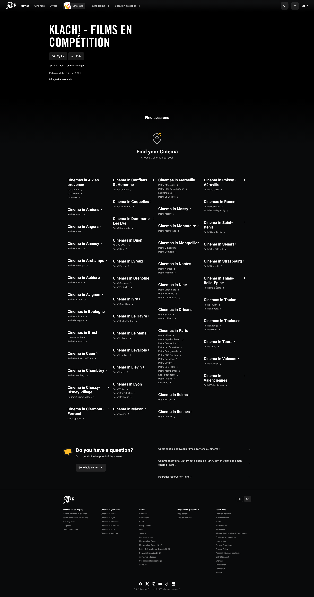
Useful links (221, 510)
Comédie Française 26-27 (150, 553)
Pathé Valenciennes (214, 385)
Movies (25, 6)
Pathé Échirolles (121, 287)
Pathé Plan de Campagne (171, 189)
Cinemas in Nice (172, 285)
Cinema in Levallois (130, 350)
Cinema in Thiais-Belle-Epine (219, 280)
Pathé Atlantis (165, 272)
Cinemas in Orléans (175, 309)
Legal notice (221, 541)
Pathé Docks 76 (212, 206)
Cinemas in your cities (110, 510)
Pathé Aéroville (211, 189)
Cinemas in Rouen (219, 202)
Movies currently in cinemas (75, 513)
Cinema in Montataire (177, 226)
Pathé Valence (211, 363)
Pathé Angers (75, 231)
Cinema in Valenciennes (215, 378)
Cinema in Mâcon (128, 409)
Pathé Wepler (165, 363)
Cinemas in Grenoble (131, 278)
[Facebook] (141, 584)
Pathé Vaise (119, 389)
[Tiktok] (167, 584)
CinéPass (77, 6)
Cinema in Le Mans (129, 333)
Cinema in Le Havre (130, 316)
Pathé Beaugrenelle (168, 351)
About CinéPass (184, 517)
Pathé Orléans (165, 318)
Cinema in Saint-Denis (218, 225)
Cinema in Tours (218, 342)
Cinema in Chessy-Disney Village (84, 390)
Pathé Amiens (75, 214)
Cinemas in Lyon (127, 384)
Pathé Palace (165, 378)
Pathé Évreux (120, 266)
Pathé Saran (164, 314)
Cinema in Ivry (125, 299)
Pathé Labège (211, 325)
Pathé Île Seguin (76, 320)
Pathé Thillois (165, 399)
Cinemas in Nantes (174, 264)
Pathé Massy (165, 214)
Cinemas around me (109, 533)
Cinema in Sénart (219, 244)
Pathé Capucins (76, 341)
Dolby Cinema (145, 525)
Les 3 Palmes (165, 193)
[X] (147, 584)
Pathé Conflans (121, 189)
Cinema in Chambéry (86, 370)
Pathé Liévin (119, 372)
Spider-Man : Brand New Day (75, 517)
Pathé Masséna (166, 293)
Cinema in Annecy (83, 243)
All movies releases (147, 556)
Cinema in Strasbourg (223, 261)
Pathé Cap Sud (75, 299)
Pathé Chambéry (76, 375)
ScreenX (142, 533)
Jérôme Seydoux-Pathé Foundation (231, 533)
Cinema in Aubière (84, 277)
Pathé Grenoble (121, 283)
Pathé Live (220, 529)
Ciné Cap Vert (120, 245)
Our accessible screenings (150, 560)
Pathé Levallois (121, 355)
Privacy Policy (222, 549)
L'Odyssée (67, 525)
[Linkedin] (173, 584)
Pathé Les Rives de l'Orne (80, 358)
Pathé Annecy (75, 248)
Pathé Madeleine (167, 185)
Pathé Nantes (165, 269)
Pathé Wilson (211, 329)
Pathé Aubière (75, 282)
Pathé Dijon (119, 249)
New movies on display (73, 510)
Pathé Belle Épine (213, 288)
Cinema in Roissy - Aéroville (220, 182)
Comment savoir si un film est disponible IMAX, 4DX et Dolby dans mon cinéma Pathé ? (200, 463)
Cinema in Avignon (84, 294)
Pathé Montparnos (168, 371)
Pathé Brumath (212, 266)
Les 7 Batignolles (167, 375)
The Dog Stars (69, 521)
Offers (53, 6)
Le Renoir (73, 197)
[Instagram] (154, 584)
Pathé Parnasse (166, 359)
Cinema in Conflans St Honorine (130, 182)
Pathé (218, 521)
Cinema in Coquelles (131, 202)
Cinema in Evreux (128, 261)
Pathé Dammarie (121, 228)
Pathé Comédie (166, 252)
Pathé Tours (210, 346)
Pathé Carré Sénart (214, 249)
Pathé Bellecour (121, 397)
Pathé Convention (167, 343)
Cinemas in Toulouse (222, 321)
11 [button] (53, 65)
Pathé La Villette (166, 367)
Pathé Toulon (211, 305)
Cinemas (39, 6)
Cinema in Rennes (174, 412)
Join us (219, 572)
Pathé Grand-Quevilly (215, 210)
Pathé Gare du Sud (168, 297)
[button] (284, 6)
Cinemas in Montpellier (178, 243)
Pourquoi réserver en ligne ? (175, 477)
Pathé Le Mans (121, 338)
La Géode (163, 382)
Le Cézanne (74, 189)
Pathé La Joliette (167, 197)
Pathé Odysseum (167, 248)
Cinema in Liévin (127, 367)
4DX (141, 529)
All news (143, 564)
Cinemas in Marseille (176, 180)
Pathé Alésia (164, 335)
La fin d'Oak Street (70, 529)
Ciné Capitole (74, 418)
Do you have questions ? (188, 510)
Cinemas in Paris (173, 330)
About (142, 510)
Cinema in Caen (81, 353)
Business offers (222, 517)
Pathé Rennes (165, 416)
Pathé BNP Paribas (168, 355)
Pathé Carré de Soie (123, 393)
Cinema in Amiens (83, 209)
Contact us (220, 568)
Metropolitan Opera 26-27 (150, 545)
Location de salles (126, 6)
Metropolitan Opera (147, 541)
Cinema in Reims (173, 395)
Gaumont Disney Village (80, 397)
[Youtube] (160, 584)
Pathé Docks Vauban (124, 321)
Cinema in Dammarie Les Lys (131, 221)
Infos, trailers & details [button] (60, 79)
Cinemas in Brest (82, 332)
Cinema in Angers (83, 226)
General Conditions (224, 545)
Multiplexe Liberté (77, 337)
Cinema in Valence (220, 359)
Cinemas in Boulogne (86, 311)
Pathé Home (98, 6)
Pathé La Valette (212, 308)
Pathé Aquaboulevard (169, 339)
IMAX (141, 521)
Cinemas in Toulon (220, 300)
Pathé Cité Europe (122, 206)
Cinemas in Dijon (127, 240)
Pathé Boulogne (76, 316)
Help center (182, 513)
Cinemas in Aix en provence (83, 182)
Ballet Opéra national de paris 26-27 (154, 549)
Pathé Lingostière (167, 289)
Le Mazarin (73, 193)
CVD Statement (222, 556)
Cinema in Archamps (86, 260)
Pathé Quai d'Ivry (122, 304)
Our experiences (146, 537)
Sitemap (219, 560)
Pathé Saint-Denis (213, 232)
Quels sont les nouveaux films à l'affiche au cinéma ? (189, 449)
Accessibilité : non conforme (228, 553)
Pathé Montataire (167, 231)
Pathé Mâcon (120, 414)
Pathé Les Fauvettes (169, 347)
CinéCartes (144, 517)
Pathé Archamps (76, 265)
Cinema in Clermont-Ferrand (86, 411)
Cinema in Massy (173, 209)
